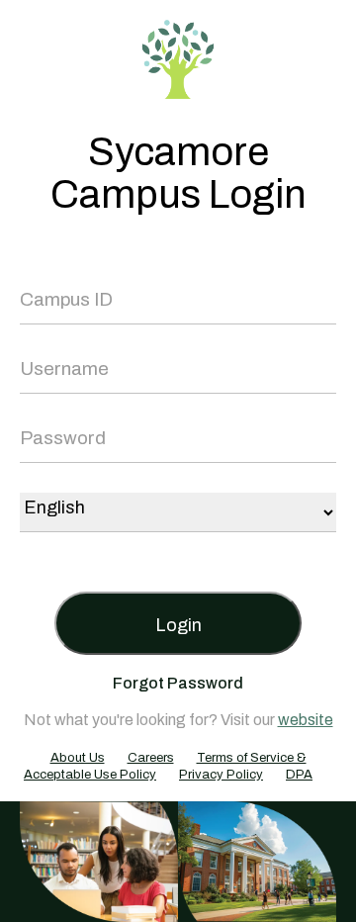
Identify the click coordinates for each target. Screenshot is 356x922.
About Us (77, 758)
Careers (151, 758)
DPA (299, 775)
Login (178, 625)
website (305, 719)
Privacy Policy (221, 775)
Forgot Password (178, 683)
